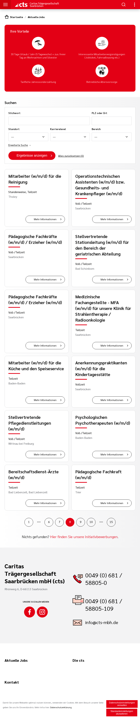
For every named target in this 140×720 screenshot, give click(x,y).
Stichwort (14, 113)
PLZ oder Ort (99, 113)
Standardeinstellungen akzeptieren (121, 712)
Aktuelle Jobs (36, 17)
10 (91, 522)
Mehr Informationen (45, 219)
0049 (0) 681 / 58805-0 (103, 578)
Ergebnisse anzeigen (32, 155)
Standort (14, 129)
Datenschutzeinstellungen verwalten (122, 704)
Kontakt (12, 682)
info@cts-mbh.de (101, 622)
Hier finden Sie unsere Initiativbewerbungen (84, 536)
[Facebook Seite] (29, 612)
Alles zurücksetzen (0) (71, 155)
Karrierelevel (58, 129)
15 (111, 522)
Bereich (96, 129)
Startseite (16, 17)
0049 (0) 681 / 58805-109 (103, 604)
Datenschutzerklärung (61, 707)
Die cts (78, 660)
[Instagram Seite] (42, 612)
